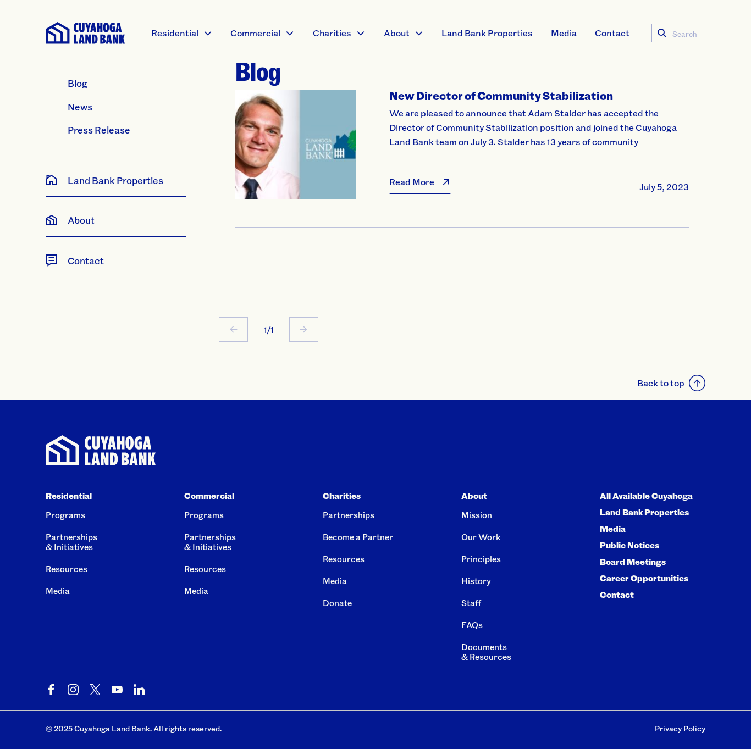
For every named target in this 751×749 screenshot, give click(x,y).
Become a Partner (358, 536)
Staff (471, 602)
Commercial (255, 32)
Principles (481, 558)
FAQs (472, 624)
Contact (612, 32)
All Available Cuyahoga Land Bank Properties (646, 504)
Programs (65, 514)
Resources (66, 568)
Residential (174, 32)
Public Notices (629, 545)
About (397, 32)
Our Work (481, 536)
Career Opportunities (644, 578)
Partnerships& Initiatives (71, 541)
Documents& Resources (486, 651)
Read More (411, 181)
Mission (476, 514)
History (476, 580)
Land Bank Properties (487, 32)
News (80, 107)
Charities (332, 32)
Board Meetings (633, 561)
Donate (337, 602)
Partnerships (348, 514)
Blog (77, 83)
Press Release (99, 130)
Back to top (660, 383)
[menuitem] (182, 33)
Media (564, 32)
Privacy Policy (680, 728)
